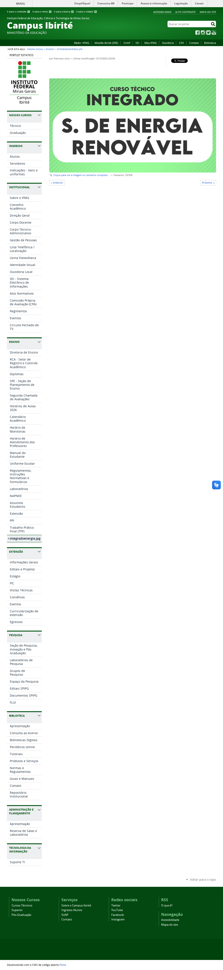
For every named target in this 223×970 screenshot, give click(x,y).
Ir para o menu (41, 11)
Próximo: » (208, 183)
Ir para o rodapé (86, 11)
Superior (17, 910)
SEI (137, 43)
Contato (194, 43)
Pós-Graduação (21, 915)
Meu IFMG (150, 43)
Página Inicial (35, 49)
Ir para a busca (63, 11)
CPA (181, 43)
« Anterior (57, 183)
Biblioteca (210, 43)
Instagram (203, 32)
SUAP (126, 43)
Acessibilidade (162, 12)
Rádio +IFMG (81, 43)
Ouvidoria (168, 43)
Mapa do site (208, 12)
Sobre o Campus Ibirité (76, 905)
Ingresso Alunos (71, 910)
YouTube (214, 32)
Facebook (197, 32)
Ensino (50, 49)
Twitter (208, 32)
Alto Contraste (185, 12)
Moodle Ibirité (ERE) (106, 43)
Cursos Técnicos (22, 905)
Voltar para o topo (203, 879)
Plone (62, 965)
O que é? (166, 905)
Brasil (20, 3)
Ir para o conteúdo (18, 11)
